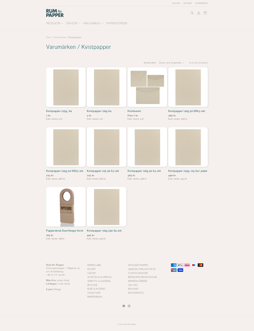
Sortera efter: (150, 62)
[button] (54, 23)
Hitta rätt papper (138, 265)
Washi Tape (94, 292)
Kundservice (136, 292)
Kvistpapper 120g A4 (99, 111)
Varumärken (60, 37)
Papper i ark (94, 265)
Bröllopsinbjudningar (142, 277)
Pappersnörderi (137, 281)
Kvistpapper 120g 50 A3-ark (144, 170)
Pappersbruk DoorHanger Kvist (64, 230)
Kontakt (133, 288)
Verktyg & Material (99, 281)
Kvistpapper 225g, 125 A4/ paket (187, 170)
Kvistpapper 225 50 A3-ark (103, 170)
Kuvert (91, 269)
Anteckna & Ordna (99, 277)
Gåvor (91, 273)
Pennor (92, 285)
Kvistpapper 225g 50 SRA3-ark (64, 170)
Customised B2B (138, 273)
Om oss (133, 285)
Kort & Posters (96, 288)
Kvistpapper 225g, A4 (59, 111)
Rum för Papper (130, 324)
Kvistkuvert (134, 111)
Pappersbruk (94, 296)
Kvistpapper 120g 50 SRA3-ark (186, 111)
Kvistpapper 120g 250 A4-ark (104, 230)
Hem (48, 37)
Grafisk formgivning (142, 269)
